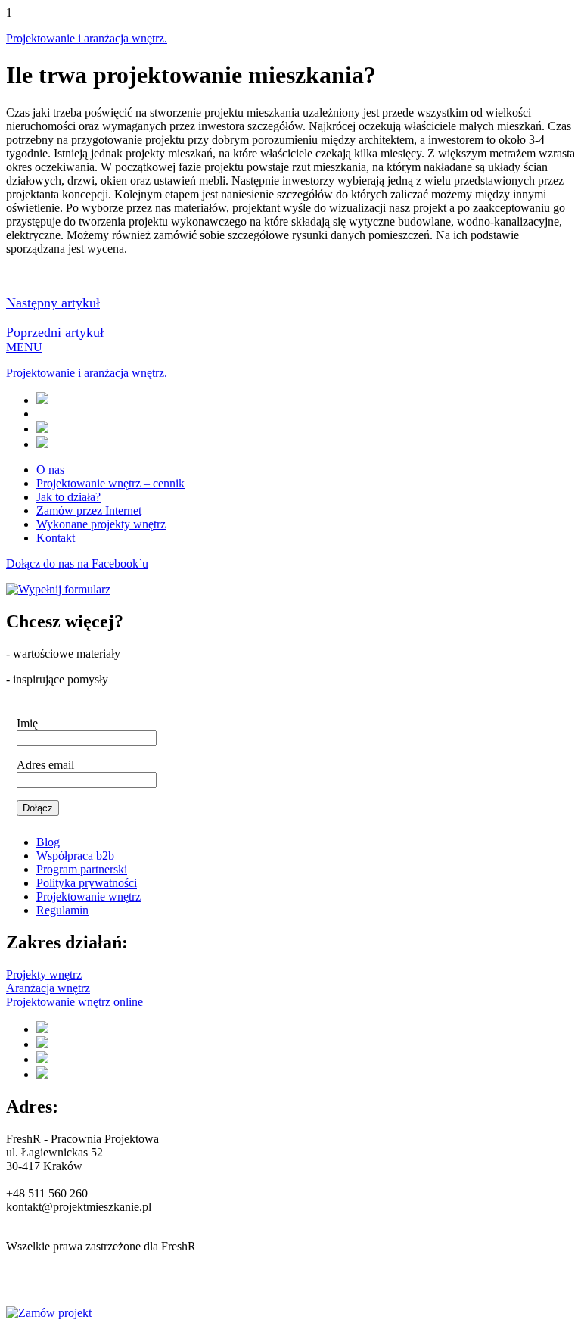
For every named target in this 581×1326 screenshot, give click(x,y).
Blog (48, 842)
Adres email (45, 764)
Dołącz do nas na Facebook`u (77, 563)
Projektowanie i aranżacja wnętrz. (86, 38)
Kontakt (55, 537)
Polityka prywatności (86, 882)
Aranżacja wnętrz (48, 988)
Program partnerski (81, 869)
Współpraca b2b (75, 855)
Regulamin (62, 910)
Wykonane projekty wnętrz (101, 524)
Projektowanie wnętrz (88, 896)
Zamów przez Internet (88, 510)
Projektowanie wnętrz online (74, 1001)
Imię (27, 723)
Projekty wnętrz (44, 974)
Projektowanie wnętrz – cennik (110, 483)
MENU (24, 347)
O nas (50, 469)
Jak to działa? (68, 496)
